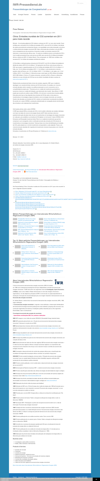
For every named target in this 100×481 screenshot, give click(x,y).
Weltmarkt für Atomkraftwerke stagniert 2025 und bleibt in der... (55, 265)
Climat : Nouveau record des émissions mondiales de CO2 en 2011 (32, 196)
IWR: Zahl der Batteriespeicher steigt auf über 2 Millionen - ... (55, 271)
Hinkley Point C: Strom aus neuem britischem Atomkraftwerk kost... (29, 253)
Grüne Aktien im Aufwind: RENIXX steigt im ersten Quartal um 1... (29, 272)
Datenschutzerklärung (31, 477)
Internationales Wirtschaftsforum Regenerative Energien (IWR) (38, 33)
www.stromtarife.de (52, 380)
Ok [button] (96, 479)
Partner (15, 477)
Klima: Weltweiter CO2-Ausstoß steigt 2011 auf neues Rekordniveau (32, 191)
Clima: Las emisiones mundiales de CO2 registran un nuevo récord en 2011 (34, 194)
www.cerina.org (52, 131)
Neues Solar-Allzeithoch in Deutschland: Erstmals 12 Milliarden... (28, 247)
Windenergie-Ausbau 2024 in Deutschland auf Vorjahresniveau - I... (55, 259)
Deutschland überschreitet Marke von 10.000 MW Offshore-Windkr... (29, 259)
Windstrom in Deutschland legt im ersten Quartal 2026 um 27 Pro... (55, 253)
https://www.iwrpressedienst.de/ (33, 375)
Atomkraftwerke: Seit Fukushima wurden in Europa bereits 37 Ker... (29, 266)
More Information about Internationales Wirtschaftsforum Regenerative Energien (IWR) (35, 465)
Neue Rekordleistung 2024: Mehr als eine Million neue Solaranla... (55, 246)
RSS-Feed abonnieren (31, 171)
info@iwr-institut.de (21, 157)
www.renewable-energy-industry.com (48, 328)
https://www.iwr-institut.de (23, 159)
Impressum (21, 477)
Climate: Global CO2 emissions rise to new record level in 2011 (31, 193)
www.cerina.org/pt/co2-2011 (20, 79)
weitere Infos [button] (5, 480)
